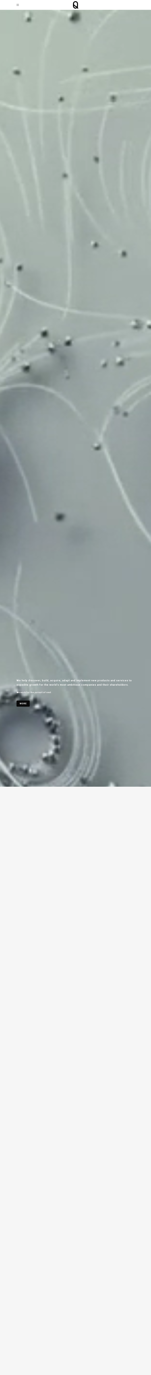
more (23, 703)
